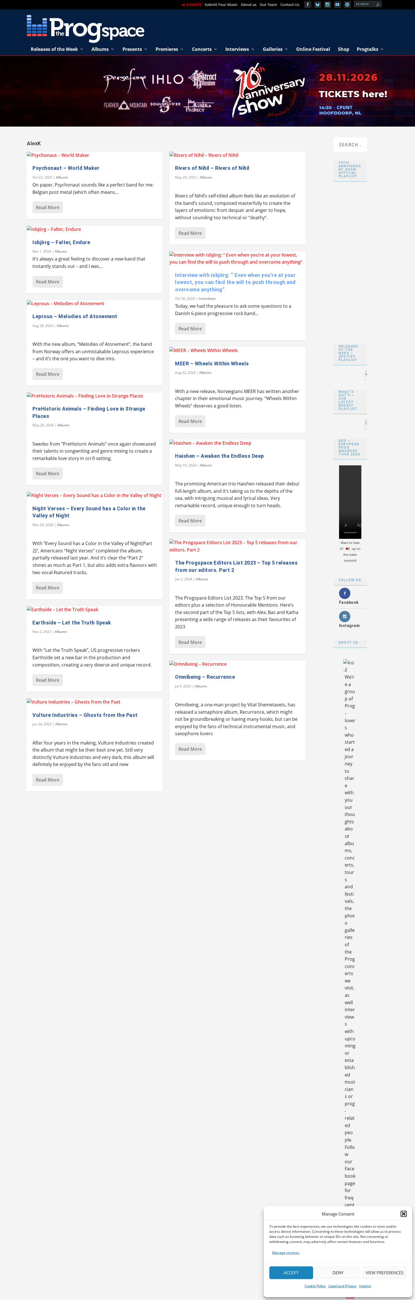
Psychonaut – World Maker (65, 168)
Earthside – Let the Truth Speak (71, 623)
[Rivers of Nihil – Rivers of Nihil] (237, 155)
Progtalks (367, 49)
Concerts (202, 49)
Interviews (237, 49)
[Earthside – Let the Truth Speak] (95, 609)
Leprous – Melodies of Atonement (74, 316)
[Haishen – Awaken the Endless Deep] (237, 443)
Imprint (365, 1286)
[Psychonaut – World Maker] (95, 155)
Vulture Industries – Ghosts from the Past (85, 715)
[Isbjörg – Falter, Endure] (95, 229)
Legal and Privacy (342, 1286)
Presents (132, 49)
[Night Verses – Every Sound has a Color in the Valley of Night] (95, 495)
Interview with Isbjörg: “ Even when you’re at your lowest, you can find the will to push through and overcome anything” (235, 282)
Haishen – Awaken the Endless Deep (219, 456)
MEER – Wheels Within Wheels (212, 363)
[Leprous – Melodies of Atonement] (95, 303)
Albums (100, 49)
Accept (291, 1272)
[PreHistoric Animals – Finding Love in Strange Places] (95, 396)
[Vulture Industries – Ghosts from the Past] (95, 702)
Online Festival (313, 49)
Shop (343, 49)
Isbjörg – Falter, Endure (61, 242)
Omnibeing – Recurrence (205, 677)
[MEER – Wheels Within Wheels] (237, 350)
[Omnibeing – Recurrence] (237, 664)
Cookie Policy (315, 1286)
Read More (47, 207)
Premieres (167, 49)
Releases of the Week (54, 49)
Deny (338, 1272)
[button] (404, 1214)
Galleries (273, 49)
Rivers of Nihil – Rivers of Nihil (212, 168)
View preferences (384, 1272)
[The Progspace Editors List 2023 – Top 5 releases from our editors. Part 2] (237, 546)
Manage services (285, 1252)
